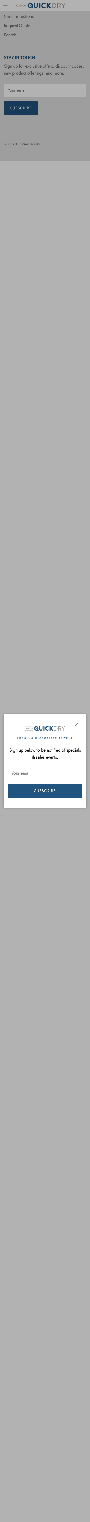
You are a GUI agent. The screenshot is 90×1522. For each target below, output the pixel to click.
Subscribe (45, 791)
